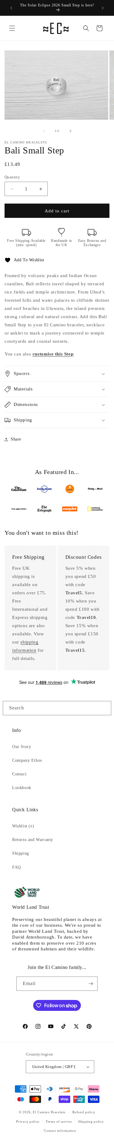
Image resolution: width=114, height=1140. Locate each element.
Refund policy (83, 1112)
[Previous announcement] (11, 8)
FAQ (16, 867)
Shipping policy (91, 1121)
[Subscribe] (90, 984)
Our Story (21, 746)
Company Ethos (27, 760)
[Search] (104, 708)
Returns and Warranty (32, 839)
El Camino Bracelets (49, 1112)
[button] (12, 28)
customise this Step (53, 354)
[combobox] (57, 708)
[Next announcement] (102, 8)
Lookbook (21, 787)
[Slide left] (43, 131)
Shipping (20, 853)
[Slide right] (70, 131)
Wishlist (23, 826)
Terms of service (59, 1121)
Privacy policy (28, 1121)
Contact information (60, 1130)
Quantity (12, 177)
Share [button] (16, 439)
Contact (19, 774)
